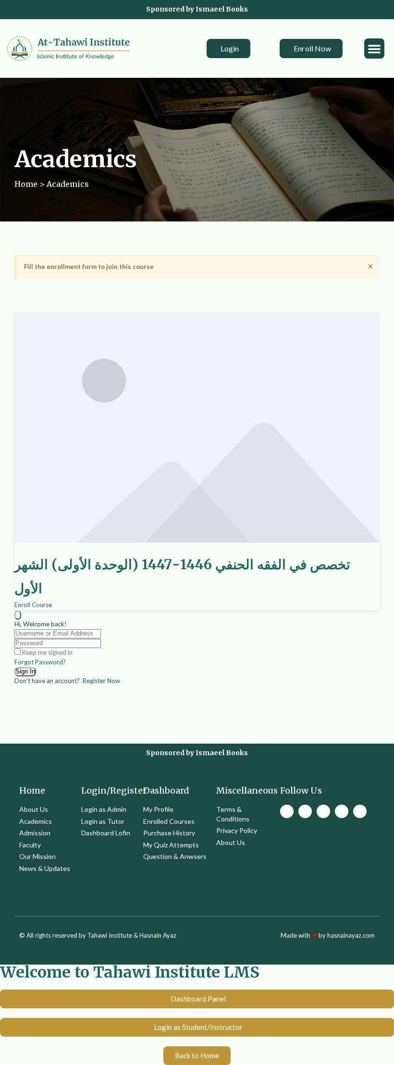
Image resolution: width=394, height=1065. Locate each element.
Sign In (25, 671)
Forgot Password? (40, 662)
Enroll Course (33, 605)
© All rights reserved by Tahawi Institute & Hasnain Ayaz (97, 935)
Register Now (101, 681)
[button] (374, 48)
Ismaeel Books (222, 9)
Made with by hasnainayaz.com (328, 935)
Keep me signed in (47, 652)
